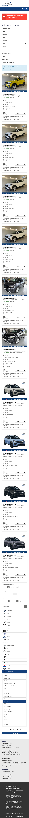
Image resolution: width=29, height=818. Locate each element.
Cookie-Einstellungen (11, 792)
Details (18, 113)
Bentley (9, 616)
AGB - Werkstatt (17, 788)
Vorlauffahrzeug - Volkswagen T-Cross (14, 405)
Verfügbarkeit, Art (7, 28)
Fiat (8, 631)
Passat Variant (8, 696)
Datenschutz (19, 790)
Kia (7, 642)
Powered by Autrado (19, 816)
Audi (8, 613)
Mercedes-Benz (11, 645)
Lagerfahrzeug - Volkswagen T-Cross (14, 97)
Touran (6, 724)
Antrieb (4, 47)
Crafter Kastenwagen (9, 683)
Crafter (6, 680)
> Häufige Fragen (6, 778)
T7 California (7, 706)
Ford (8, 634)
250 (20, 587)
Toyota (8, 668)
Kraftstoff (4, 34)
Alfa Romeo (10, 610)
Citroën (8, 619)
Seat (8, 660)
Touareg (6, 722)
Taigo (5, 714)
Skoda (8, 663)
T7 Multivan (7, 709)
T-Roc (5, 704)
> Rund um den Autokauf (8, 771)
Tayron (6, 717)
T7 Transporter (8, 711)
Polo (5, 698)
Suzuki (8, 665)
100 (17, 587)
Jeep (8, 639)
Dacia (8, 625)
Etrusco (9, 628)
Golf (5, 688)
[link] (24, 113)
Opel (8, 654)
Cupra (8, 622)
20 (11, 587)
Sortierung (5, 59)
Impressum (14, 786)
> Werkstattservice (7, 776)
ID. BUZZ (6, 693)
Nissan (8, 651)
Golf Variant (7, 691)
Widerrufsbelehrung (10, 790)
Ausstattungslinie (7, 53)
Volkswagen (10, 671)
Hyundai (9, 636)
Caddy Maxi (7, 678)
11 (20, 601)
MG (8, 648)
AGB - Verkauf (9, 788)
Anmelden (8, 786)
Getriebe (4, 40)
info (3, 22)
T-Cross (6, 701)
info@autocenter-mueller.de (13, 754)
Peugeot (9, 657)
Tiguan (6, 719)
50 (14, 587)
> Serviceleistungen (7, 774)
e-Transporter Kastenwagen (11, 686)
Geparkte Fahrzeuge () (15, 729)
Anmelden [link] (15, 733)
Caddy (5, 675)
